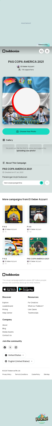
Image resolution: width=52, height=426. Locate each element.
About (4, 325)
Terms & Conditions (21, 374)
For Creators (33, 302)
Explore (5, 302)
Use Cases (32, 309)
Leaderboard (7, 306)
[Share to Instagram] (16, 347)
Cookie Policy (36, 374)
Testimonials (33, 313)
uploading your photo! (26, 150)
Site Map (46, 374)
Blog (4, 328)
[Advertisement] (26, 24)
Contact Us (7, 335)
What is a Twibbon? (36, 306)
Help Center (7, 313)
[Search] (41, 51)
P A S (4, 227)
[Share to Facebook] (5, 347)
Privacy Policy (6, 374)
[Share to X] (10, 347)
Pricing (5, 309)
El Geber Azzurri (11, 229)
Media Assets (8, 332)
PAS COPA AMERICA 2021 (38, 259)
